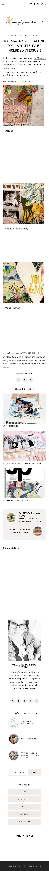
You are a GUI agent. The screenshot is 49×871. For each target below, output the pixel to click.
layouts (24, 814)
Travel (24, 806)
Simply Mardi (21, 866)
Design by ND (35, 866)
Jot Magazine (40, 58)
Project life (24, 799)
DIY (24, 792)
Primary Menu (2, 4)
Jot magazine (31, 36)
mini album (24, 821)
